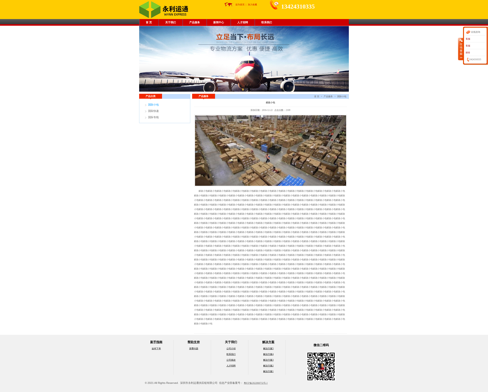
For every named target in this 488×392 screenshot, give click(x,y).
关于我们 (170, 22)
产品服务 (194, 22)
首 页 (149, 22)
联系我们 (266, 22)
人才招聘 (242, 22)
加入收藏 (252, 4)
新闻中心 (218, 22)
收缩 (460, 49)
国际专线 (153, 117)
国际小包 (341, 96)
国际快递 (153, 111)
